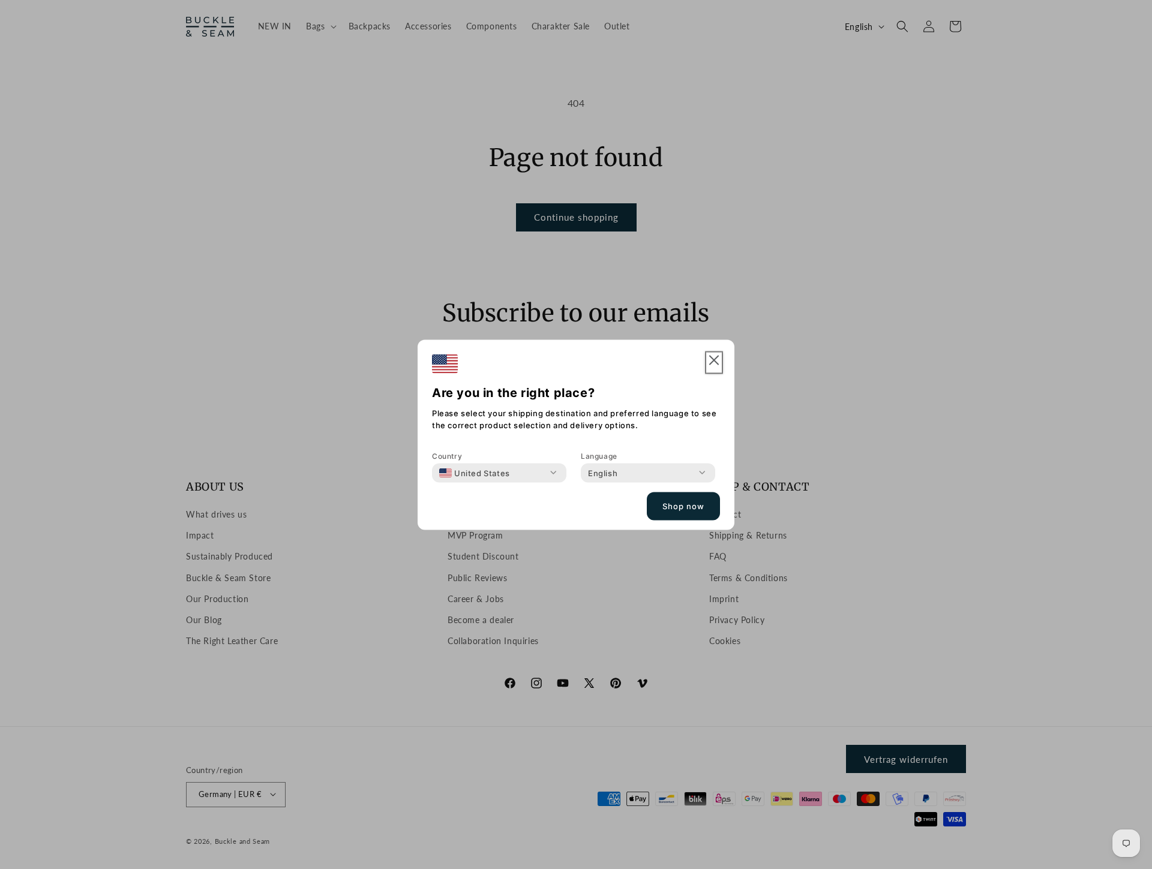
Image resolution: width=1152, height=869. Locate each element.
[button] (714, 362)
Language (599, 455)
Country (447, 455)
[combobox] (474, 473)
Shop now (683, 506)
